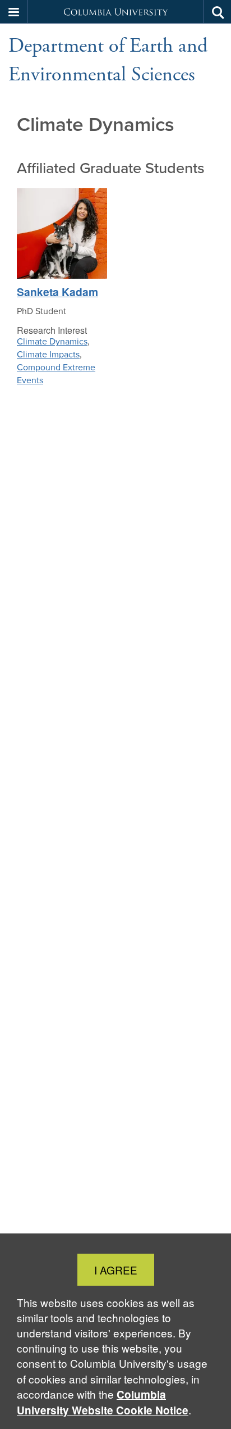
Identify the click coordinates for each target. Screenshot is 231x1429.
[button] (14, 12)
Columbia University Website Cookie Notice (102, 1402)
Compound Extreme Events (56, 374)
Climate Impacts (48, 354)
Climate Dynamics (52, 341)
